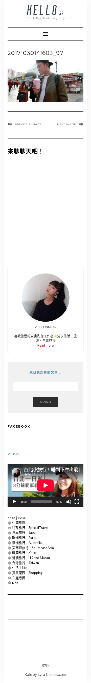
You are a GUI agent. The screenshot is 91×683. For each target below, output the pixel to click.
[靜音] (68, 501)
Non (15, 583)
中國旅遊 (18, 523)
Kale (28, 674)
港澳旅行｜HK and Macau (31, 558)
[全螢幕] (76, 501)
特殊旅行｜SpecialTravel (30, 528)
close (22, 518)
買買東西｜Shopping (27, 573)
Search (45, 401)
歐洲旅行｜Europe (25, 538)
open (11, 518)
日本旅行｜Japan (24, 532)
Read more (45, 345)
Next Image (66, 124)
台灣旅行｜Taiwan (25, 563)
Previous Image (28, 124)
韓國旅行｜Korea (24, 553)
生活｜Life (19, 568)
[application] (45, 485)
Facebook (19, 426)
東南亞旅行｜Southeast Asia (33, 548)
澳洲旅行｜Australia (27, 543)
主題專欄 (18, 578)
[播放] (14, 501)
